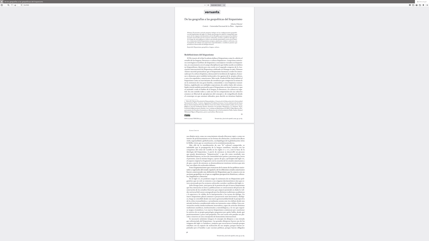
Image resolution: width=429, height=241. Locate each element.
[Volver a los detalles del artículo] (1, 1)
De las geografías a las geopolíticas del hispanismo (23, 2)
